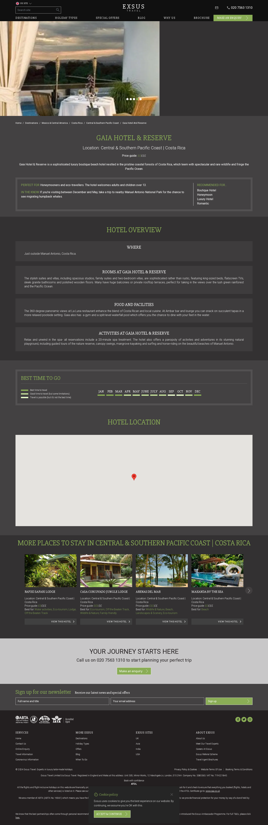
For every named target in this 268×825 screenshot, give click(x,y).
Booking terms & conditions (239, 769)
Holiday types (66, 18)
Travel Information (24, 754)
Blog (141, 18)
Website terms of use (211, 769)
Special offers (108, 18)
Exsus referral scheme (206, 754)
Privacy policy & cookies (185, 769)
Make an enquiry (229, 18)
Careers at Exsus (204, 749)
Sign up (212, 701)
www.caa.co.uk (213, 791)
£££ (143, 155)
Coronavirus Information (27, 759)
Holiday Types (82, 743)
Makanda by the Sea (207, 592)
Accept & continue (109, 814)
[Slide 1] (127, 99)
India (138, 749)
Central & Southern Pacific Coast (102, 123)
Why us (169, 18)
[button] (134, 477)
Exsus (134, 7)
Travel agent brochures (207, 759)
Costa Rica (77, 123)
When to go (81, 759)
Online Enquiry (22, 749)
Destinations (26, 18)
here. (17, 817)
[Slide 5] (140, 99)
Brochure (202, 18)
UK (137, 738)
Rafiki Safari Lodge (40, 592)
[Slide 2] (131, 99)
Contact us (20, 743)
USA (138, 754)
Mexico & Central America (55, 123)
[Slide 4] (137, 99)
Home (18, 123)
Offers (78, 749)
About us (200, 738)
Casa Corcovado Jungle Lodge (104, 592)
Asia (138, 743)
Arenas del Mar (148, 592)
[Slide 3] (134, 99)
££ (142, 155)
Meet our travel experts (207, 743)
